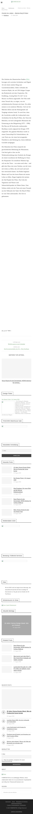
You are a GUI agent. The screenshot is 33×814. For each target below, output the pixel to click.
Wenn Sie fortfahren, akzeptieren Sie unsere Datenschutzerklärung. (13, 760)
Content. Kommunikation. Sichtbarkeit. (16, 805)
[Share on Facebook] (14, 338)
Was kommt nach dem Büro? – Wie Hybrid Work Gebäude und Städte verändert (22, 657)
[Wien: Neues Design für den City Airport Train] (7, 512)
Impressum (8, 801)
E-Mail (3, 754)
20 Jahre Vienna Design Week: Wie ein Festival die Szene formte (22, 469)
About (13, 801)
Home (3, 8)
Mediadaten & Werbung (22, 801)
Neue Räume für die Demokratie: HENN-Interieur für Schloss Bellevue (22, 500)
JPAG (28, 79)
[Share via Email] (17, 338)
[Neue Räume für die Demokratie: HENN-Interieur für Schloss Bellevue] (16, 368)
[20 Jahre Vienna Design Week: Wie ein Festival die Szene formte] (7, 470)
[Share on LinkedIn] (16, 338)
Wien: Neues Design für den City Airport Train (21, 510)
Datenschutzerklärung (16, 803)
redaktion (6, 15)
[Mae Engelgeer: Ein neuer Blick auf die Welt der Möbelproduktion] (7, 490)
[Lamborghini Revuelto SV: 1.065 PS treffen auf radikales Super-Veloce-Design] (7, 669)
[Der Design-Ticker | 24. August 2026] (8, 407)
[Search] (31, 2)
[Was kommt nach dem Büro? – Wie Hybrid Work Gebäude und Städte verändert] (7, 658)
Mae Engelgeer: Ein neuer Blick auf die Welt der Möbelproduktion (22, 490)
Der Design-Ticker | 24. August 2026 (10, 399)
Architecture (11, 8)
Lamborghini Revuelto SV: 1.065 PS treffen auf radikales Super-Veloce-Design (22, 668)
